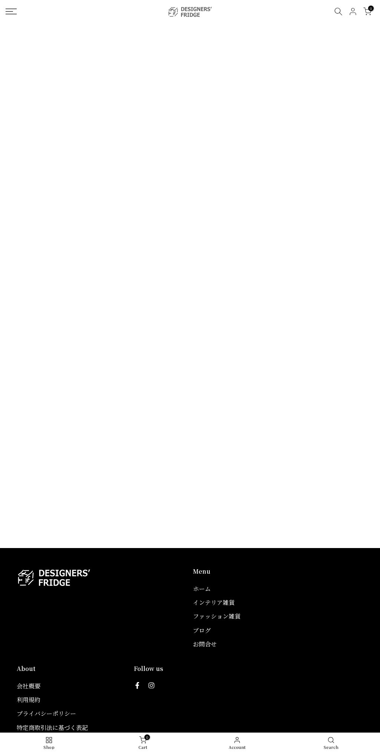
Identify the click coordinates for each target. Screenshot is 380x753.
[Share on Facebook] (137, 685)
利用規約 (28, 699)
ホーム (202, 588)
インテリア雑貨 (214, 602)
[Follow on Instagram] (151, 685)
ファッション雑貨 (216, 616)
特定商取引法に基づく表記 (52, 727)
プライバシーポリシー (46, 713)
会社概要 (28, 686)
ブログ (202, 630)
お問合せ (205, 644)
